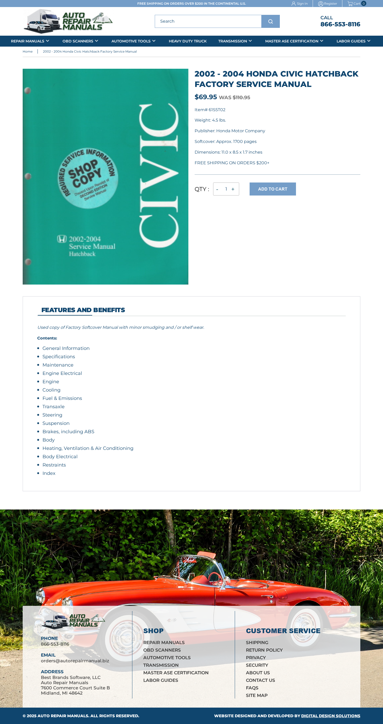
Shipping (257, 642)
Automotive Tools (131, 41)
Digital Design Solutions (330, 715)
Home (28, 51)
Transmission (232, 41)
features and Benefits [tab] (83, 310)
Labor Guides (351, 41)
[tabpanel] (174, 400)
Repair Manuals (27, 41)
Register (330, 3)
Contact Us (260, 680)
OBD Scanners (78, 41)
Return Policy (264, 650)
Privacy (256, 657)
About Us (258, 672)
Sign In (302, 3)
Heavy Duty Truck (188, 41)
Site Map (257, 695)
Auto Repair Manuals (63, 715)
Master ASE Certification (291, 41)
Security (257, 665)
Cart (357, 4)
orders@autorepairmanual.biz (75, 660)
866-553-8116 (340, 24)
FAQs (252, 687)
